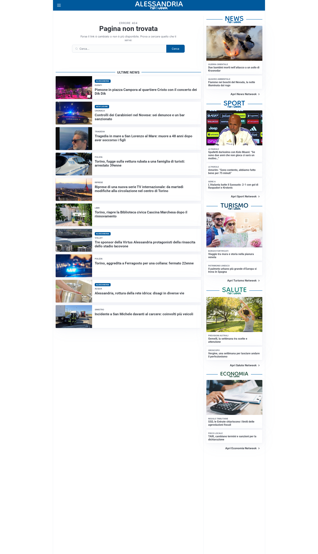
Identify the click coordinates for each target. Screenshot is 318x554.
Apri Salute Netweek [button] (243, 365)
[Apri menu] (59, 5)
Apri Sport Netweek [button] (244, 196)
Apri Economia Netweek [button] (241, 448)
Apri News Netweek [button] (244, 94)
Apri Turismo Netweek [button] (242, 280)
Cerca (175, 48)
